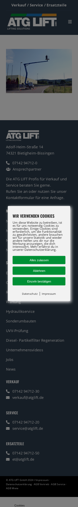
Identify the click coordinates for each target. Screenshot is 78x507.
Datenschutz (30, 293)
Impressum (49, 293)
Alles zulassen (39, 260)
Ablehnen (39, 270)
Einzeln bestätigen (39, 281)
